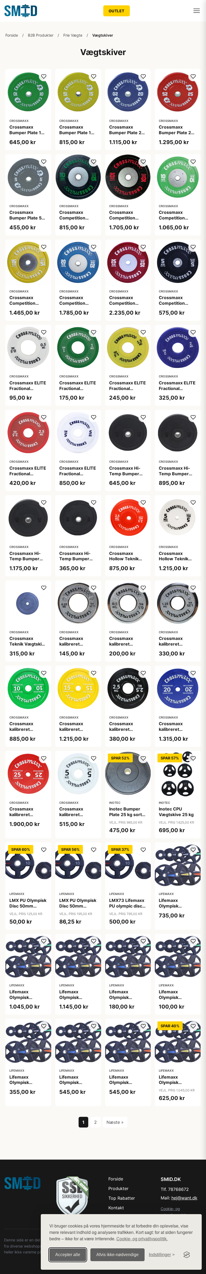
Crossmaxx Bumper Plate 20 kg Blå (126, 132)
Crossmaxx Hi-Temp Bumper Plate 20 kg (25, 559)
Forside (11, 35)
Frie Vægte (72, 35)
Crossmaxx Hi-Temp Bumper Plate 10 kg (125, 473)
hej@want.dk (184, 1197)
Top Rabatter (121, 1198)
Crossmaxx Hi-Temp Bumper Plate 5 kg (75, 559)
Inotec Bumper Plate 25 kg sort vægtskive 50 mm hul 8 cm (128, 817)
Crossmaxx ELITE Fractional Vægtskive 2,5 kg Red (27, 476)
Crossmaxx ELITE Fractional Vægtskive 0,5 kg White (27, 391)
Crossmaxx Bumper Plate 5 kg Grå (25, 218)
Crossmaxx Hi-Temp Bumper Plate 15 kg (174, 473)
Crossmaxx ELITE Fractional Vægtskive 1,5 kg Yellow (127, 391)
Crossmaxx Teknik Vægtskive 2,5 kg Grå (28, 644)
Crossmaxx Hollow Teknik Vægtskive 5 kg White (175, 562)
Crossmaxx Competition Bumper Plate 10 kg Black (76, 220)
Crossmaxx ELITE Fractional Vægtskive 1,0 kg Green (77, 391)
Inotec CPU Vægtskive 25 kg (176, 811)
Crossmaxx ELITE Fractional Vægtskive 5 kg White (77, 476)
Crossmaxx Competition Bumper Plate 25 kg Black (126, 220)
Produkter (118, 1188)
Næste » (115, 1122)
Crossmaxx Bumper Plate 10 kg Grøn (26, 132)
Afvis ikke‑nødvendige (117, 1254)
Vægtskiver (102, 35)
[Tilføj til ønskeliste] (44, 76)
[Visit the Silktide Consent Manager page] (186, 1254)
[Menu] (196, 10)
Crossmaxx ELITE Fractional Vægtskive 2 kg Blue (177, 391)
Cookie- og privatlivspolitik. (142, 1239)
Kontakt (116, 1207)
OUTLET (116, 11)
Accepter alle (67, 1254)
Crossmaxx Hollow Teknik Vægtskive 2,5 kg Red (127, 562)
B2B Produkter (40, 35)
